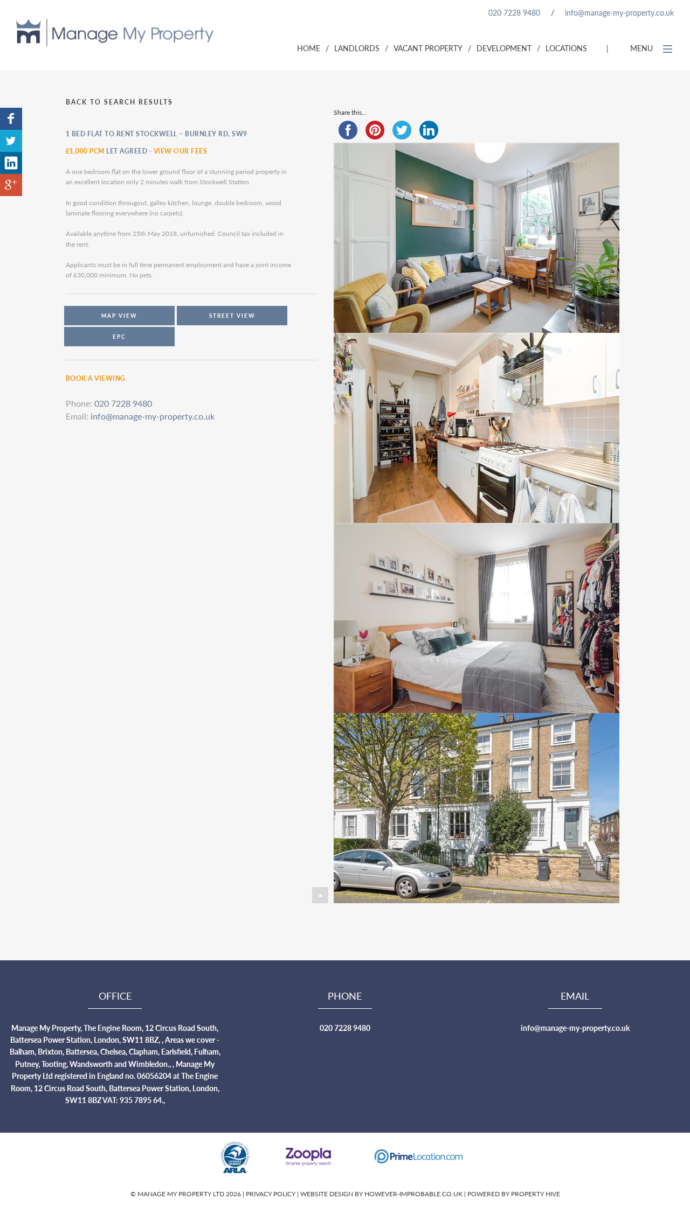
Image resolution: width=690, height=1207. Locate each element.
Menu (642, 48)
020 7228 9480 (514, 12)
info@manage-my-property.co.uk (619, 12)
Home (308, 48)
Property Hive (535, 1193)
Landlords (357, 48)
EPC (119, 336)
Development (504, 48)
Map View (119, 315)
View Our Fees (181, 151)
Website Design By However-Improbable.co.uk (381, 1193)
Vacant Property (428, 48)
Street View (232, 315)
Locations (566, 48)
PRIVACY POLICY (271, 1193)
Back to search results (119, 102)
